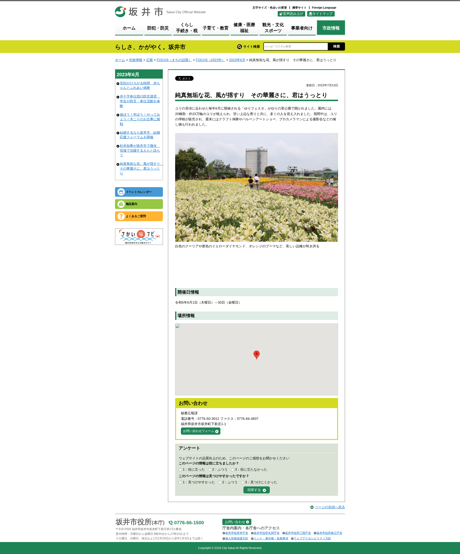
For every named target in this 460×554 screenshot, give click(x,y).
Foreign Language (324, 7)
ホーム (120, 60)
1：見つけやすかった (199, 482)
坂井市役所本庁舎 (236, 533)
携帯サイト (299, 7)
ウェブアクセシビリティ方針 (312, 538)
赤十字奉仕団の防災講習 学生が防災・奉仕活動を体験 (140, 101)
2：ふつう (220, 469)
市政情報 (135, 60)
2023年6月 (237, 60)
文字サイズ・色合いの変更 (270, 7)
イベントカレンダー (139, 192)
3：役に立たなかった (251, 469)
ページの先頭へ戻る (330, 507)
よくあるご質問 (136, 216)
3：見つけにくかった (261, 482)
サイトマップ (322, 14)
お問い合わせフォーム (198, 431)
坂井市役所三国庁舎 (298, 533)
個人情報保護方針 (236, 538)
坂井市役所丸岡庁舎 (267, 533)
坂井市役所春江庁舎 (329, 533)
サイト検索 (251, 46)
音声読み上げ (293, 14)
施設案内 (131, 204)
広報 (149, 60)
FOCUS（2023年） (210, 60)
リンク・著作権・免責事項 (271, 538)
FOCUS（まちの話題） (174, 60)
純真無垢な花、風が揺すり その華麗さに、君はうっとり (141, 168)
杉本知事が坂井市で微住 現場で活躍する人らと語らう (140, 150)
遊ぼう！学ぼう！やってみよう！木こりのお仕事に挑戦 (140, 119)
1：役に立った (194, 469)
